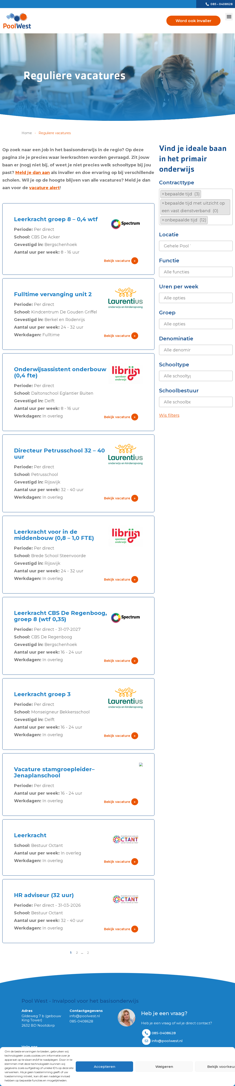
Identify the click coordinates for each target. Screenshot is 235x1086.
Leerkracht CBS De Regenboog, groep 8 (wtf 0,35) (60, 616)
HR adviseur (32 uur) (44, 895)
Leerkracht (30, 835)
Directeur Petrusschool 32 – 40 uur (59, 453)
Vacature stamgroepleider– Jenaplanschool (54, 772)
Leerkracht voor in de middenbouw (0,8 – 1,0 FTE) (54, 534)
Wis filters (169, 415)
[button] (229, 16)
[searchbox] (210, 220)
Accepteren (104, 1066)
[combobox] (196, 207)
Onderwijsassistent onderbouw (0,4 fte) (60, 372)
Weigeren (164, 1066)
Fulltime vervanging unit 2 (53, 294)
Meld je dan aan (32, 172)
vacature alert (44, 187)
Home (27, 133)
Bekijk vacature (120, 261)
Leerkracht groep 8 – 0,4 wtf (56, 219)
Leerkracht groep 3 (42, 694)
